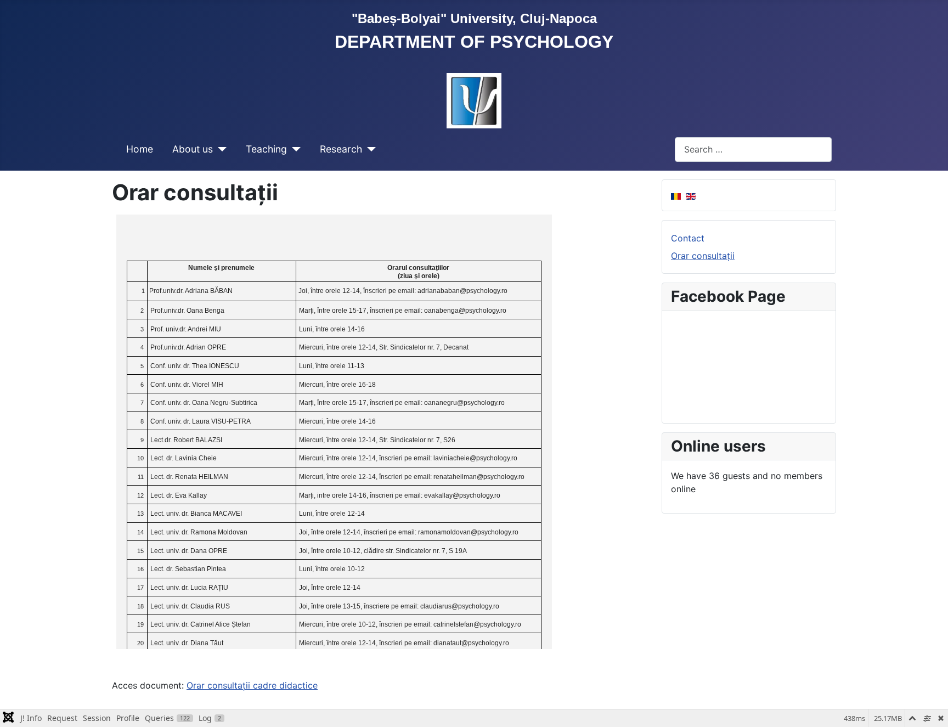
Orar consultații (703, 255)
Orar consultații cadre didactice (252, 685)
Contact (687, 238)
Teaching (266, 149)
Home (139, 149)
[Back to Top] (928, 706)
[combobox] (753, 149)
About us (192, 149)
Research (341, 149)
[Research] (369, 149)
